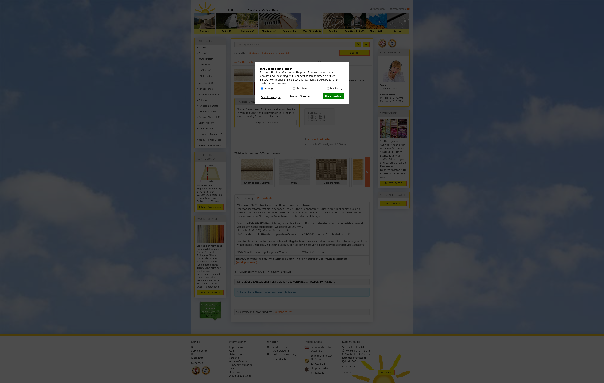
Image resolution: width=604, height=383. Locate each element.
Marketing (336, 88)
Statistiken (302, 88)
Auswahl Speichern (301, 96)
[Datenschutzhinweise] (273, 83)
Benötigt (269, 88)
